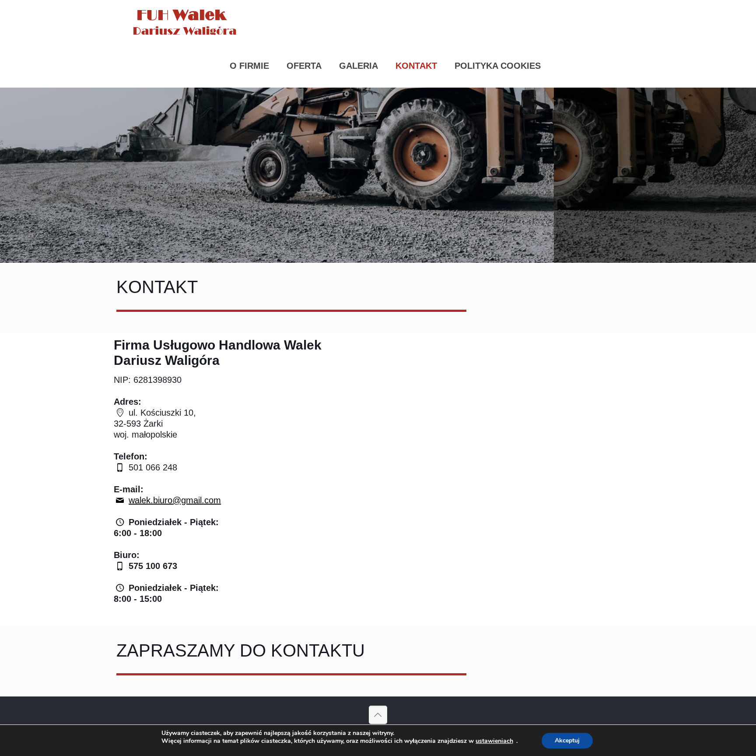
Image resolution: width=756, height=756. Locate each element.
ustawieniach (494, 741)
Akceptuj (567, 740)
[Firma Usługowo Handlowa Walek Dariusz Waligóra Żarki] (187, 22)
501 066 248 (151, 467)
